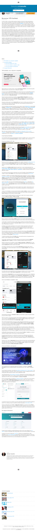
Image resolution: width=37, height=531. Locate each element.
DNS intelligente (17, 131)
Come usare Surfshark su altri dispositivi (12, 66)
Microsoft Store (31, 173)
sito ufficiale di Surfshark (19, 378)
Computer (15, 8)
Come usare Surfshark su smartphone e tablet (12, 64)
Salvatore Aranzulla (4, 19)
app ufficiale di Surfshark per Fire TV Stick (22, 370)
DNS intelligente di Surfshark (14, 374)
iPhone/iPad (30, 127)
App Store (25, 181)
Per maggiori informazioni (8, 67)
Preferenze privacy (21, 526)
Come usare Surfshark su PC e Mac (11, 63)
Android (26, 127)
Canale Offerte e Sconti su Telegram (9, 13)
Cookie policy (16, 526)
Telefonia (19, 8)
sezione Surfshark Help (11, 434)
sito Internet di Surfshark (5, 176)
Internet (22, 8)
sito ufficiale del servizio (31, 162)
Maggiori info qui (15, 234)
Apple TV (31, 370)
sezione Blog (16, 433)
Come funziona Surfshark (8, 62)
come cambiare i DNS (28, 402)
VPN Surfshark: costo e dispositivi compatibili (11, 60)
